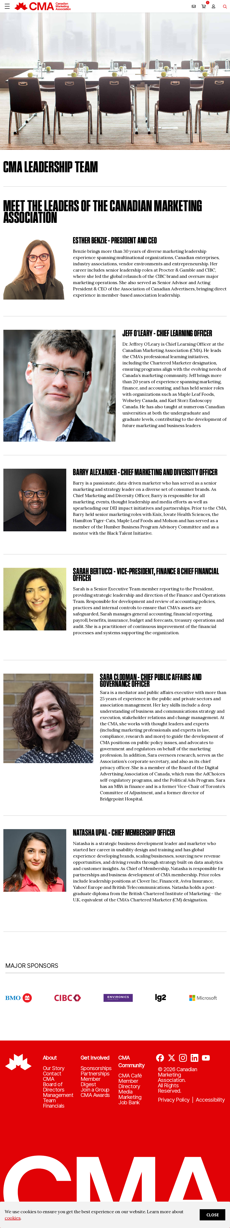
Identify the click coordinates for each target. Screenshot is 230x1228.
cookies (12, 1218)
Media (125, 1091)
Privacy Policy (174, 1099)
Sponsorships (96, 1068)
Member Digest (91, 1081)
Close (212, 1214)
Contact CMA (52, 1076)
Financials (53, 1106)
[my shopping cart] (203, 6)
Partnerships (95, 1073)
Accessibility (210, 1099)
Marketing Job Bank (129, 1099)
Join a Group (95, 1089)
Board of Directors (53, 1087)
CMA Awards (95, 1095)
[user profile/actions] (213, 6)
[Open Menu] (7, 6)
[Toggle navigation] (223, 6)
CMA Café (130, 1075)
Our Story (53, 1068)
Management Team (58, 1097)
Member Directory (129, 1083)
